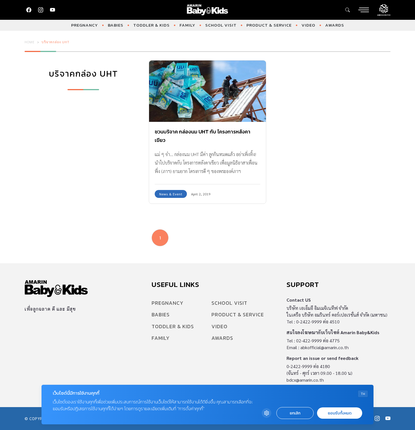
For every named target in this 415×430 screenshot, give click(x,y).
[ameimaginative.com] (383, 9)
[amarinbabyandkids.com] (207, 10)
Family (187, 25)
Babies (115, 25)
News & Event (170, 194)
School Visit (221, 25)
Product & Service (269, 25)
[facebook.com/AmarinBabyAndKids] (29, 10)
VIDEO (308, 25)
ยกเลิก (295, 413)
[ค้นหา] (347, 10)
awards (334, 25)
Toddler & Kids (151, 25)
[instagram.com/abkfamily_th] (40, 10)
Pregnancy (84, 25)
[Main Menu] (364, 9)
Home (30, 42)
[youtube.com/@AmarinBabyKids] (52, 10)
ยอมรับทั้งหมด (339, 413)
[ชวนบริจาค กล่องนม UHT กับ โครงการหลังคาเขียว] (207, 91)
